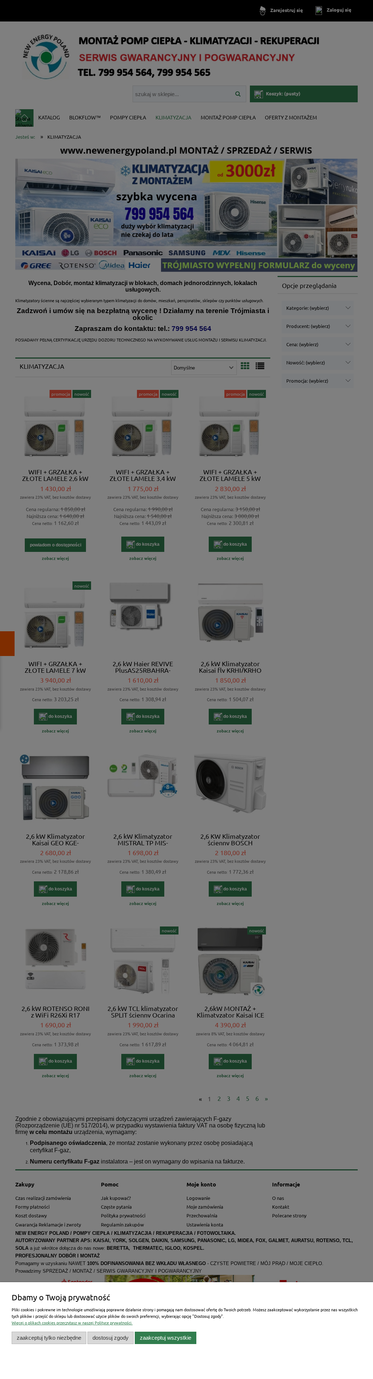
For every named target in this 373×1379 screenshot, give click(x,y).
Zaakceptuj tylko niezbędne (49, 1338)
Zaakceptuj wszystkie (165, 1338)
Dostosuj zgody (111, 1338)
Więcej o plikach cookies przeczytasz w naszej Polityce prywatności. (72, 1322)
